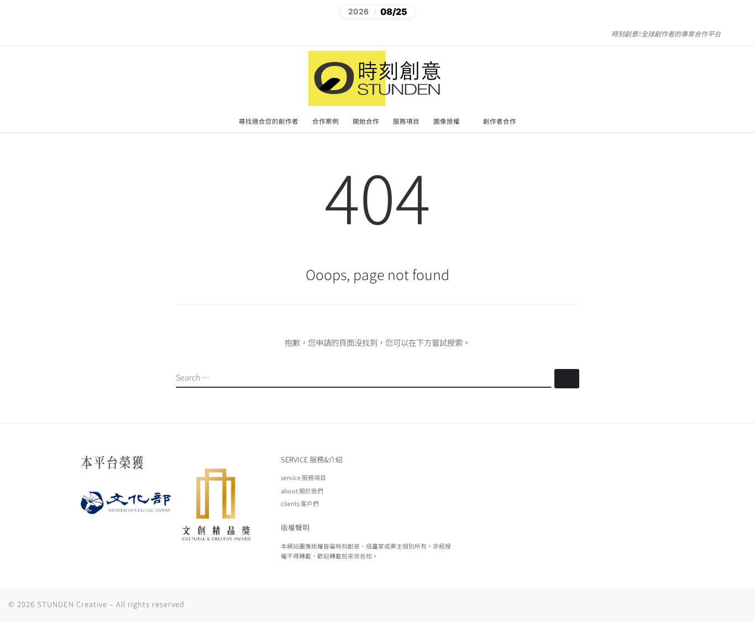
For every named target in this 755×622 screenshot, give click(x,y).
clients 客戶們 (300, 503)
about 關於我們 (302, 490)
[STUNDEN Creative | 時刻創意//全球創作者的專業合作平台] (377, 76)
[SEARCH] (364, 378)
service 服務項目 (303, 477)
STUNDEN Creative (72, 604)
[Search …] (566, 378)
